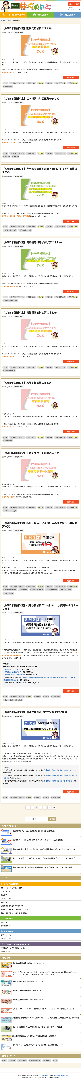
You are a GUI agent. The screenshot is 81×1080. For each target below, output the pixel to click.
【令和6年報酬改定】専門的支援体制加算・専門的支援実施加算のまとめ (39, 170)
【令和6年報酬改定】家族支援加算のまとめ (27, 382)
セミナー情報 (5, 891)
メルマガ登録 (75, 4)
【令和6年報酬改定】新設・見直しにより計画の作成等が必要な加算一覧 (39, 524)
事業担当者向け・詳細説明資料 (15, 674)
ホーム (3, 20)
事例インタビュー (7, 902)
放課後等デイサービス (17, 83)
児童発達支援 (31, 83)
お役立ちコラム (6, 899)
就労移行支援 (23, 1060)
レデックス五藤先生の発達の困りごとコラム (16, 909)
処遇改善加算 (56, 696)
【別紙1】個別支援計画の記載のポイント (59, 770)
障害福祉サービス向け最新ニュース (13, 948)
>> (54, 807)
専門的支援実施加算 (25, 230)
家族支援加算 (8, 441)
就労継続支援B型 (35, 1060)
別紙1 (25, 683)
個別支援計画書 (9, 593)
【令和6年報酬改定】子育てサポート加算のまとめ (30, 453)
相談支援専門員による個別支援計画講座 (14, 913)
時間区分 (7, 156)
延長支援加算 (8, 86)
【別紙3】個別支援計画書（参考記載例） (59, 781)
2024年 (47, 696)
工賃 (55, 1060)
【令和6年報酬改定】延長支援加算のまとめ (27, 28)
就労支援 (12, 1060)
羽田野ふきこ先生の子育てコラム (12, 906)
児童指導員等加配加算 (11, 300)
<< (27, 807)
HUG (6, 83)
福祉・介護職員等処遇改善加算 (13, 700)
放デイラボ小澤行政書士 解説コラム (13, 888)
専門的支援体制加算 (10, 230)
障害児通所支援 (60, 83)
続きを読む (71, 77)
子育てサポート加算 (10, 511)
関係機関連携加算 (10, 370)
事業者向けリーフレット (13, 669)
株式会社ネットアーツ (74, 9)
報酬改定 (49, 83)
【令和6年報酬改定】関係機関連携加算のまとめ (29, 312)
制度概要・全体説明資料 (13, 672)
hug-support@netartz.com (61, 1075)
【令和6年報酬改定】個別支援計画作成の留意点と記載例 (34, 712)
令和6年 (73, 83)
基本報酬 (16, 156)
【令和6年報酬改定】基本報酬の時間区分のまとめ (30, 98)
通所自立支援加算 (52, 590)
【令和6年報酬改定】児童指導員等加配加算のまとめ (32, 242)
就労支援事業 (69, 14)
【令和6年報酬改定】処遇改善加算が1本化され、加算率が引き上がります (40, 606)
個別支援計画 (56, 797)
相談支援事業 (42, 14)
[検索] (52, 819)
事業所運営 (47, 1060)
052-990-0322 (45, 1075)
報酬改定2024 (5, 951)
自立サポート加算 (66, 590)
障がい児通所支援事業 (16, 14)
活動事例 (4, 895)
